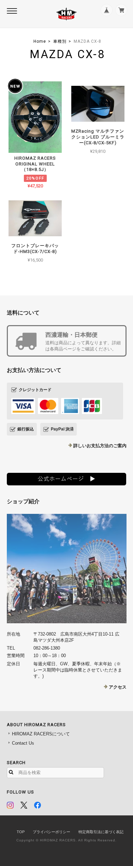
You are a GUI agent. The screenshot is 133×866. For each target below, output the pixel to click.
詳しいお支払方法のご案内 (100, 445)
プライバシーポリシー (51, 832)
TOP (21, 832)
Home (39, 41)
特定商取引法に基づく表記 (100, 832)
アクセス (118, 687)
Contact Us (23, 743)
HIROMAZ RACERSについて (41, 733)
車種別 (59, 41)
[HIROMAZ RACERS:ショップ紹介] (67, 568)
